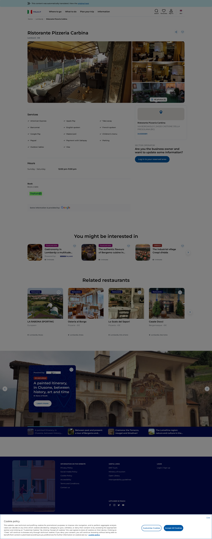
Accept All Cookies (173, 528)
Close (208, 517)
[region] (106, 526)
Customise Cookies (151, 528)
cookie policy (94, 535)
